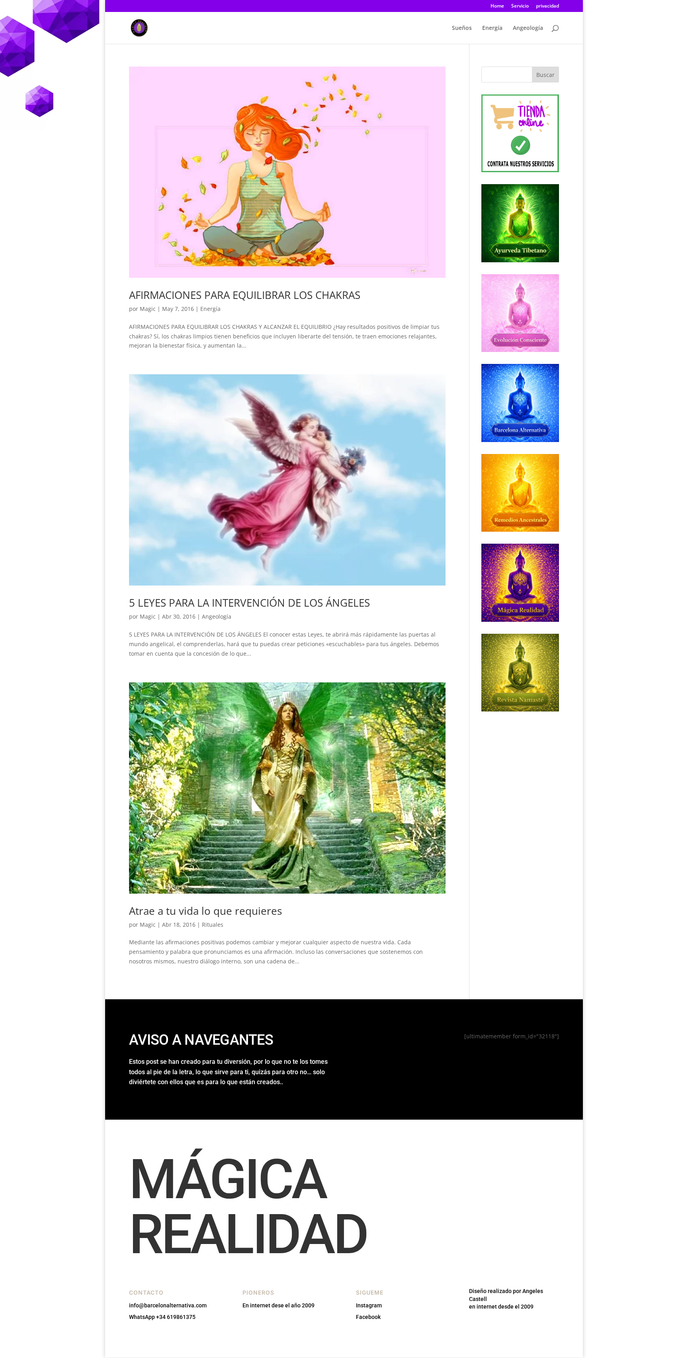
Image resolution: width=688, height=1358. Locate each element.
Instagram (369, 1305)
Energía (492, 28)
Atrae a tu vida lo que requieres (205, 911)
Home (497, 6)
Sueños (462, 28)
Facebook (368, 1317)
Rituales (212, 924)
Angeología (528, 28)
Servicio (520, 6)
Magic (148, 308)
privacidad (547, 6)
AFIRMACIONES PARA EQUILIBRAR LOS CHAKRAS (244, 295)
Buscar (545, 75)
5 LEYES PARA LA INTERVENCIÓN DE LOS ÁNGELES (249, 602)
